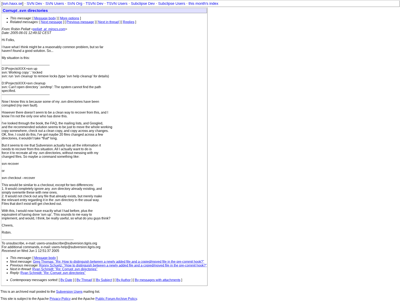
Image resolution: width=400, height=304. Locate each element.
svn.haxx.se (12, 3)
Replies (128, 22)
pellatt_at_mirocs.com (49, 29)
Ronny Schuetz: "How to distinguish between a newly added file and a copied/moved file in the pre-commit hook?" (123, 265)
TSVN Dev (94, 3)
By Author (123, 280)
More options (69, 18)
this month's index (203, 3)
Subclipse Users (171, 3)
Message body (45, 18)
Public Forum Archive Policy (116, 298)
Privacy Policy (60, 298)
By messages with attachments (157, 280)
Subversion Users (69, 291)
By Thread (84, 280)
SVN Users (54, 3)
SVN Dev (34, 3)
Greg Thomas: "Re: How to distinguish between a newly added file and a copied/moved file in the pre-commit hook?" (118, 261)
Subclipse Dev (143, 3)
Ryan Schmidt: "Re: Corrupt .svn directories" (65, 269)
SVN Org (74, 3)
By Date (66, 280)
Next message (51, 22)
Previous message (80, 22)
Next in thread (108, 22)
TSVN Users (117, 3)
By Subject (104, 280)
